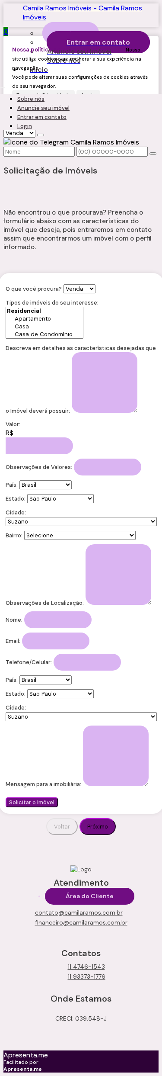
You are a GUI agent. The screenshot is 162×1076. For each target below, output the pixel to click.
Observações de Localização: (45, 603)
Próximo (97, 826)
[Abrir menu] (2, 85)
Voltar (62, 826)
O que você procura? (34, 288)
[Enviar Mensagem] (152, 153)
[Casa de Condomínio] (44, 334)
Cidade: (16, 512)
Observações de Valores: (39, 467)
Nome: (14, 619)
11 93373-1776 (86, 976)
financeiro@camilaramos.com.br (81, 922)
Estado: (15, 498)
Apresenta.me (25, 1055)
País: (12, 484)
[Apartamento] (44, 319)
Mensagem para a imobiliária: (43, 784)
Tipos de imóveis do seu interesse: (52, 302)
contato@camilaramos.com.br (79, 912)
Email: (13, 641)
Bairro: (14, 535)
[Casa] (44, 327)
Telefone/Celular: (29, 662)
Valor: (13, 424)
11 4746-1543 (86, 966)
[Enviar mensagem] (40, 135)
